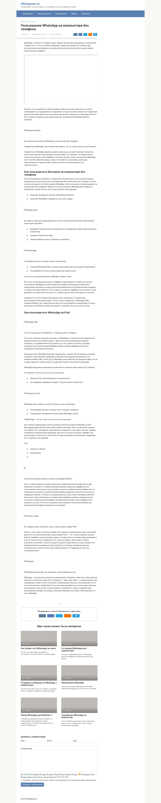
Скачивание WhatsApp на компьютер (73, 716)
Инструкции (28, 14)
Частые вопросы (44, 14)
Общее (74, 14)
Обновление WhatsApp (72, 682)
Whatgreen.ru (30, 4)
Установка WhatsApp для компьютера (74, 649)
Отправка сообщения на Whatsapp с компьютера (39, 683)
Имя (23, 741)
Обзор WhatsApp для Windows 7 (36, 715)
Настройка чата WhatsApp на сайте (38, 648)
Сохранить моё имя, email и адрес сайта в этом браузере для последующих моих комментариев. (59, 780)
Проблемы (85, 14)
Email (49, 741)
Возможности (61, 14)
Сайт (75, 741)
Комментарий (26, 749)
